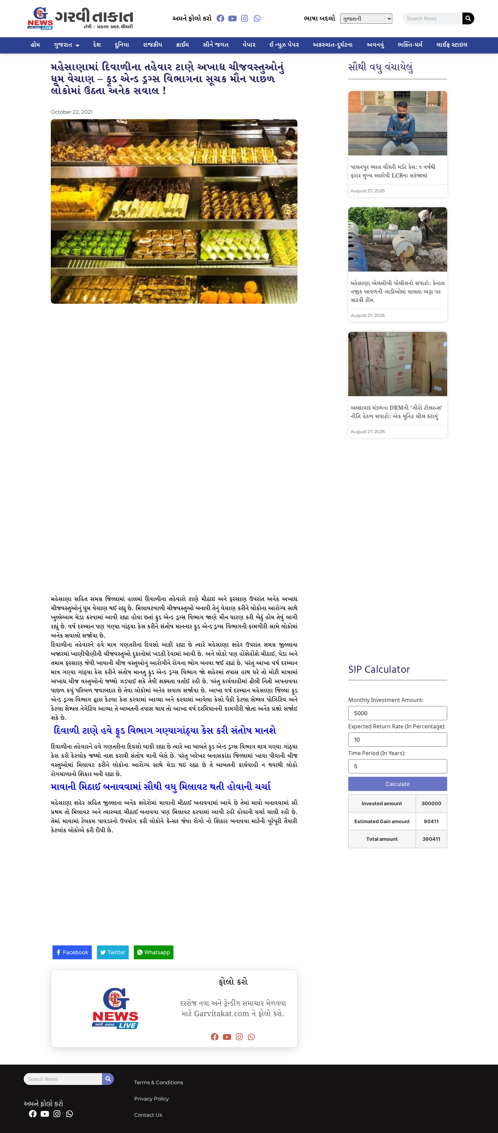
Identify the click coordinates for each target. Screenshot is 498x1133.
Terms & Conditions (158, 1082)
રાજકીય (152, 45)
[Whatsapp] (257, 18)
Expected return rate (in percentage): (396, 726)
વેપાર (249, 45)
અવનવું (375, 45)
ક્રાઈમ (182, 45)
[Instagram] (244, 18)
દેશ (97, 45)
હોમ (35, 45)
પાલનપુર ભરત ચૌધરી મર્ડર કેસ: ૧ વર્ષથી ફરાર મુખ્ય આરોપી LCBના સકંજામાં (393, 171)
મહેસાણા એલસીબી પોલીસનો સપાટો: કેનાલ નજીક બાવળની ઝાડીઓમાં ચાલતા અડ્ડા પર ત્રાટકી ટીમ (397, 292)
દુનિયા (122, 45)
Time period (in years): (377, 753)
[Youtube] (232, 18)
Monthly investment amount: (385, 700)
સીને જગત (216, 45)
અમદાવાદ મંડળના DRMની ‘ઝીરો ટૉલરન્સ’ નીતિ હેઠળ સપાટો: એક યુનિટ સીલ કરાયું (396, 412)
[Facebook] (220, 18)
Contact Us (148, 1115)
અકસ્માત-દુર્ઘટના (333, 45)
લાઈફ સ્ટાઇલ (452, 45)
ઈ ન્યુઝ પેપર (284, 45)
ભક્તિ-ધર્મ (410, 45)
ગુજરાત (63, 45)
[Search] (468, 18)
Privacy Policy (151, 1098)
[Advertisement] (174, 358)
